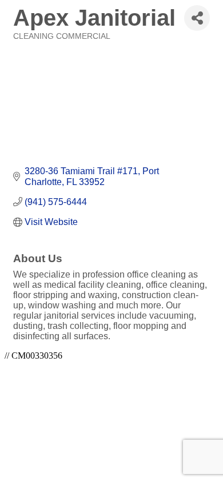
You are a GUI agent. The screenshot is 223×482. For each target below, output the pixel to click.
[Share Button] (197, 18)
